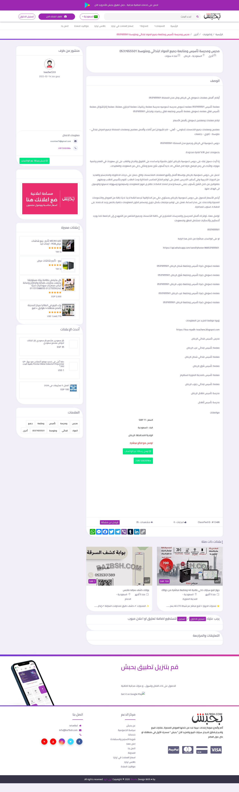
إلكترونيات (207, 34)
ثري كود (107, 779)
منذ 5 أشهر (210, 594)
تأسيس (52, 423)
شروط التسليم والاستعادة (122, 739)
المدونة (144, 26)
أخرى (196, 34)
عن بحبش (130, 725)
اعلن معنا (130, 744)
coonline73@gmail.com (60, 141)
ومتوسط (53, 431)
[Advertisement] (154, 489)
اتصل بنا (65, 26)
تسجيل (181, 619)
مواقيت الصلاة (81, 26)
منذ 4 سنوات (171, 56)
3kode (133, 779)
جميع (30, 423)
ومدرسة (63, 423)
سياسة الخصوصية (126, 730)
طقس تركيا (100, 26)
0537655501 (38, 431)
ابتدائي (65, 431)
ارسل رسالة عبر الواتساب (137, 451)
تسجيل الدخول (27, 16)
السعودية (88, 16)
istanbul (73, 725)
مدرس (75, 423)
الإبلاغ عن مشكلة (109, 522)
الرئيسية (174, 26)
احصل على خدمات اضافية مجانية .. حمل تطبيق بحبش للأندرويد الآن (126, 5)
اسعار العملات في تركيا (122, 26)
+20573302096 (143, 460)
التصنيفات (160, 26)
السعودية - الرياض (193, 56)
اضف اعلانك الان (54, 16)
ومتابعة (40, 423)
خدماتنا (131, 735)
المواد (75, 431)
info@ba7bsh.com (68, 730)
